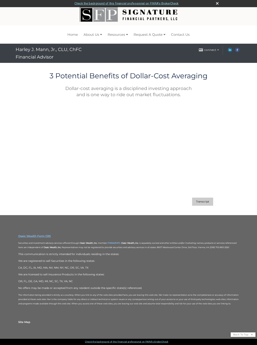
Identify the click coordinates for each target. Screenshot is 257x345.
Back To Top (241, 334)
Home (72, 35)
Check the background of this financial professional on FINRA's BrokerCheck (127, 3)
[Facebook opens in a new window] (237, 51)
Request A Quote (148, 35)
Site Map (24, 322)
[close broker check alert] (217, 3)
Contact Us (180, 35)
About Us (91, 35)
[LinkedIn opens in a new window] (230, 51)
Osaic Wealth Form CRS (34, 236)
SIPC (117, 243)
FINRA (111, 243)
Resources (116, 35)
